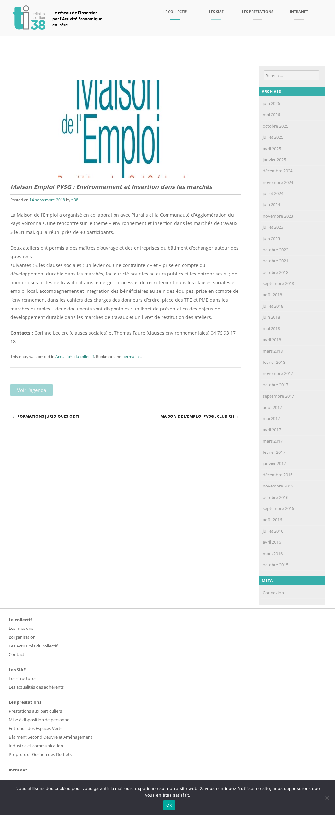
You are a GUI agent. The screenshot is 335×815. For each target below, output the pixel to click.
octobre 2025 (275, 126)
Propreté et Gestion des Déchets (40, 754)
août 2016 (272, 520)
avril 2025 (272, 148)
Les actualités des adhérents (36, 687)
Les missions (21, 628)
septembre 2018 (278, 283)
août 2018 (272, 295)
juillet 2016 (273, 531)
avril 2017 (272, 430)
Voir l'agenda (31, 390)
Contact (16, 654)
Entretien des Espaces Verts (35, 728)
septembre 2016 (278, 508)
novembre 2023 (278, 216)
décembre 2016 (277, 475)
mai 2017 (271, 418)
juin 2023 (271, 238)
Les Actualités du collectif (33, 646)
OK (169, 805)
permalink (131, 356)
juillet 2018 (273, 306)
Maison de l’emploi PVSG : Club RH (199, 416)
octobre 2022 (275, 250)
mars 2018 (273, 351)
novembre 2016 (278, 486)
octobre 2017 (275, 385)
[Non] (327, 797)
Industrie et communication (36, 746)
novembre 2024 (278, 182)
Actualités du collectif (74, 356)
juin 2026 (271, 103)
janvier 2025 (274, 160)
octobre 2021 (275, 261)
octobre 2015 (275, 565)
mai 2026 (271, 114)
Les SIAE (216, 11)
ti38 (74, 200)
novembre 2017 (278, 373)
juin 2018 (271, 317)
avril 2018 (272, 340)
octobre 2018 (275, 272)
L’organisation (22, 637)
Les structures (22, 678)
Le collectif (175, 11)
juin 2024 (271, 204)
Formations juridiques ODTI (45, 416)
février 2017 (274, 452)
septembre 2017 (278, 396)
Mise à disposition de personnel (39, 720)
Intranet (299, 11)
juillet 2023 (273, 227)
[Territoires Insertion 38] (29, 27)
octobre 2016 (275, 497)
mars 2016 (273, 554)
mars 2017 (273, 441)
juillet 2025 (273, 137)
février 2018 (274, 362)
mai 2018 (271, 328)
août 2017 (272, 407)
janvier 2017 (274, 463)
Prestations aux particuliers (35, 711)
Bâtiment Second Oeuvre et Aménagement (50, 737)
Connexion (273, 592)
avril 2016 (272, 542)
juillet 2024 (273, 193)
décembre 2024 (277, 171)
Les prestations (257, 11)
